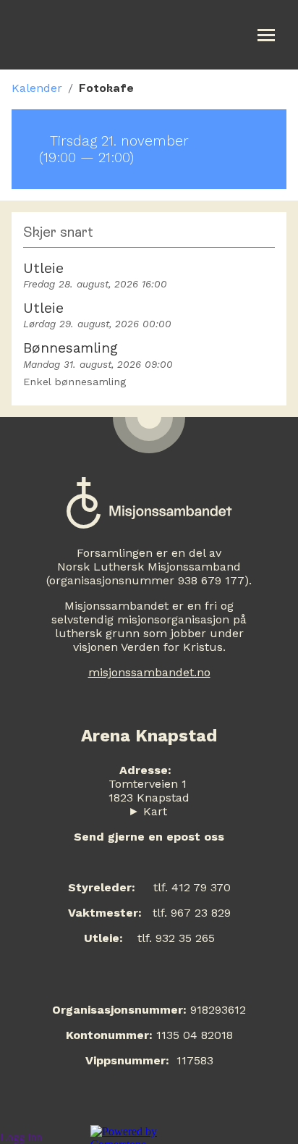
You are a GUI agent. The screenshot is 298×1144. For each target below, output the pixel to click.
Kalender (37, 88)
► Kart (147, 811)
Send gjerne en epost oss (149, 837)
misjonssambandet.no (149, 672)
